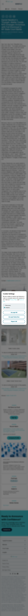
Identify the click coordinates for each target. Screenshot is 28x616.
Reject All (14, 321)
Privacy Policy (13, 299)
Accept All (14, 312)
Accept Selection (14, 317)
